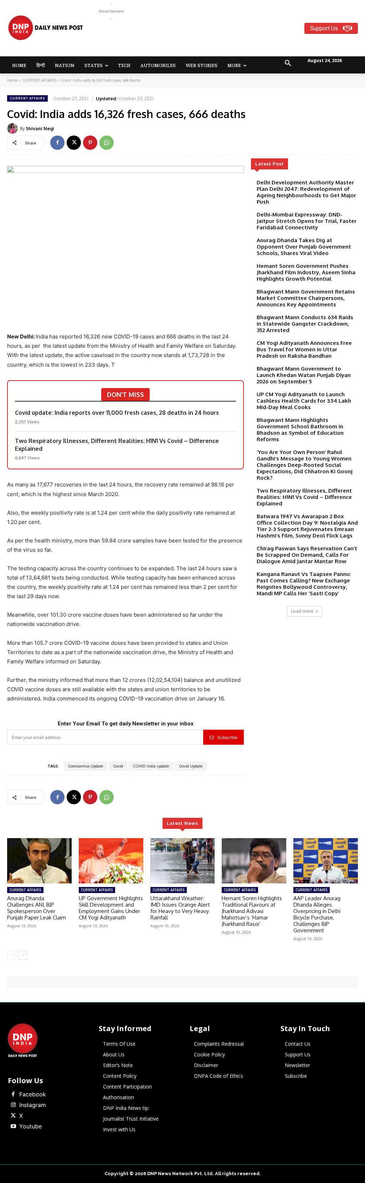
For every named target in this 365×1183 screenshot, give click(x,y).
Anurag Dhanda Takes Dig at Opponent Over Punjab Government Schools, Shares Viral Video (304, 246)
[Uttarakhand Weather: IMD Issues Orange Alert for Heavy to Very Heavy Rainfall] (182, 860)
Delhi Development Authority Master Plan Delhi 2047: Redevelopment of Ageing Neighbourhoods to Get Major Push (306, 192)
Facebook (32, 1094)
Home (12, 80)
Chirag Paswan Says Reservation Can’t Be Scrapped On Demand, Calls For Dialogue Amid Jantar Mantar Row (307, 555)
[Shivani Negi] (13, 128)
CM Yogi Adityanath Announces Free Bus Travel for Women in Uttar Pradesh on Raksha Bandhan (304, 349)
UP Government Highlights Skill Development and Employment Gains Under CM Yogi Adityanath (111, 908)
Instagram (32, 1105)
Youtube (30, 1126)
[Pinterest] (90, 143)
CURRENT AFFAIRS (39, 80)
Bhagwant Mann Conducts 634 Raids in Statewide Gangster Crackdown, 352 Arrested (305, 323)
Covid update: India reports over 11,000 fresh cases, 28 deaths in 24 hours (117, 412)
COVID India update (151, 766)
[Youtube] (13, 1126)
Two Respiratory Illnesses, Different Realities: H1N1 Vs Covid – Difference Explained (117, 444)
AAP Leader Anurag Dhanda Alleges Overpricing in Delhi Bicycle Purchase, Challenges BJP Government (316, 914)
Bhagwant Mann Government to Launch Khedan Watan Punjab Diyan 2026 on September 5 (304, 375)
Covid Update (190, 766)
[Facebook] (57, 143)
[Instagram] (13, 1105)
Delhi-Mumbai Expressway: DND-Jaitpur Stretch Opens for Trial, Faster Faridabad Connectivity (306, 221)
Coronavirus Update (85, 766)
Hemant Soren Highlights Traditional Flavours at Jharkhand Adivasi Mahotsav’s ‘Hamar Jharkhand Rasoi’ (252, 911)
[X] (74, 143)
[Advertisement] (228, 38)
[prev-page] (11, 955)
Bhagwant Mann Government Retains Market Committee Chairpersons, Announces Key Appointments (306, 298)
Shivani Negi (40, 128)
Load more (302, 611)
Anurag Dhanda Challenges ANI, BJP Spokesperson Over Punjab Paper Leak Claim (36, 908)
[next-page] (23, 955)
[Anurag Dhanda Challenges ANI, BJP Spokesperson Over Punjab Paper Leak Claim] (39, 860)
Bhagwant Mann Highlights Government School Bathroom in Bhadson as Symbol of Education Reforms (300, 430)
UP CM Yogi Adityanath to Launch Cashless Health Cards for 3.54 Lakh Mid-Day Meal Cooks (304, 401)
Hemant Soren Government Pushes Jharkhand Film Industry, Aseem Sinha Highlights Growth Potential (306, 272)
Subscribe (227, 737)
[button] (288, 63)
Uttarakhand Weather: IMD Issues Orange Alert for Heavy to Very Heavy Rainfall (180, 908)
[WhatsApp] (106, 143)
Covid (118, 766)
